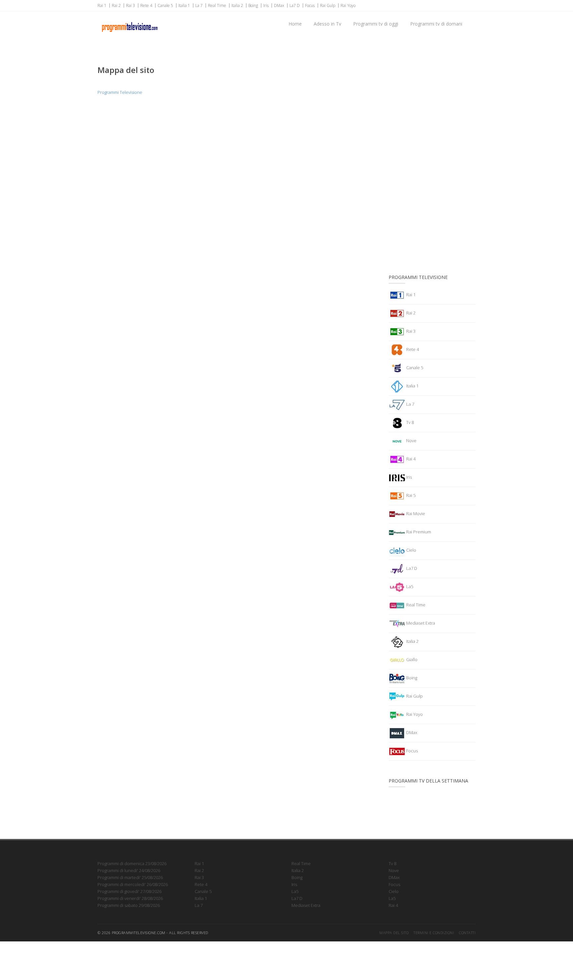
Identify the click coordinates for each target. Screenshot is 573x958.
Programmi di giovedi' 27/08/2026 (129, 891)
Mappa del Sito (394, 932)
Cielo (410, 550)
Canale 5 (165, 5)
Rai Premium (418, 532)
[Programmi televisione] (129, 20)
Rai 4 (410, 459)
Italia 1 (184, 5)
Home (295, 24)
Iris (266, 5)
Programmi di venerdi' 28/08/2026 (130, 898)
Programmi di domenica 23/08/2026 (131, 863)
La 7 (199, 5)
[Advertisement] (432, 157)
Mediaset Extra (420, 623)
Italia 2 (237, 5)
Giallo (411, 659)
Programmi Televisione (119, 92)
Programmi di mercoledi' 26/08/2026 (132, 884)
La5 (409, 586)
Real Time (217, 5)
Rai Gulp (327, 5)
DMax (279, 5)
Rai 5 (410, 495)
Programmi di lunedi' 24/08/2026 (128, 870)
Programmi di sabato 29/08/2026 (128, 905)
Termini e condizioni (434, 932)
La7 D (294, 5)
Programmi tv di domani (436, 24)
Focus (310, 5)
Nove (410, 441)
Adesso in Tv (327, 24)
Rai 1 (101, 5)
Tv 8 (409, 422)
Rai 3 (130, 5)
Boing (253, 5)
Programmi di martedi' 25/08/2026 (130, 877)
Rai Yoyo (348, 5)
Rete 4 (146, 5)
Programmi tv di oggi (375, 24)
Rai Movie (415, 513)
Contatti (467, 932)
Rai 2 (116, 5)
